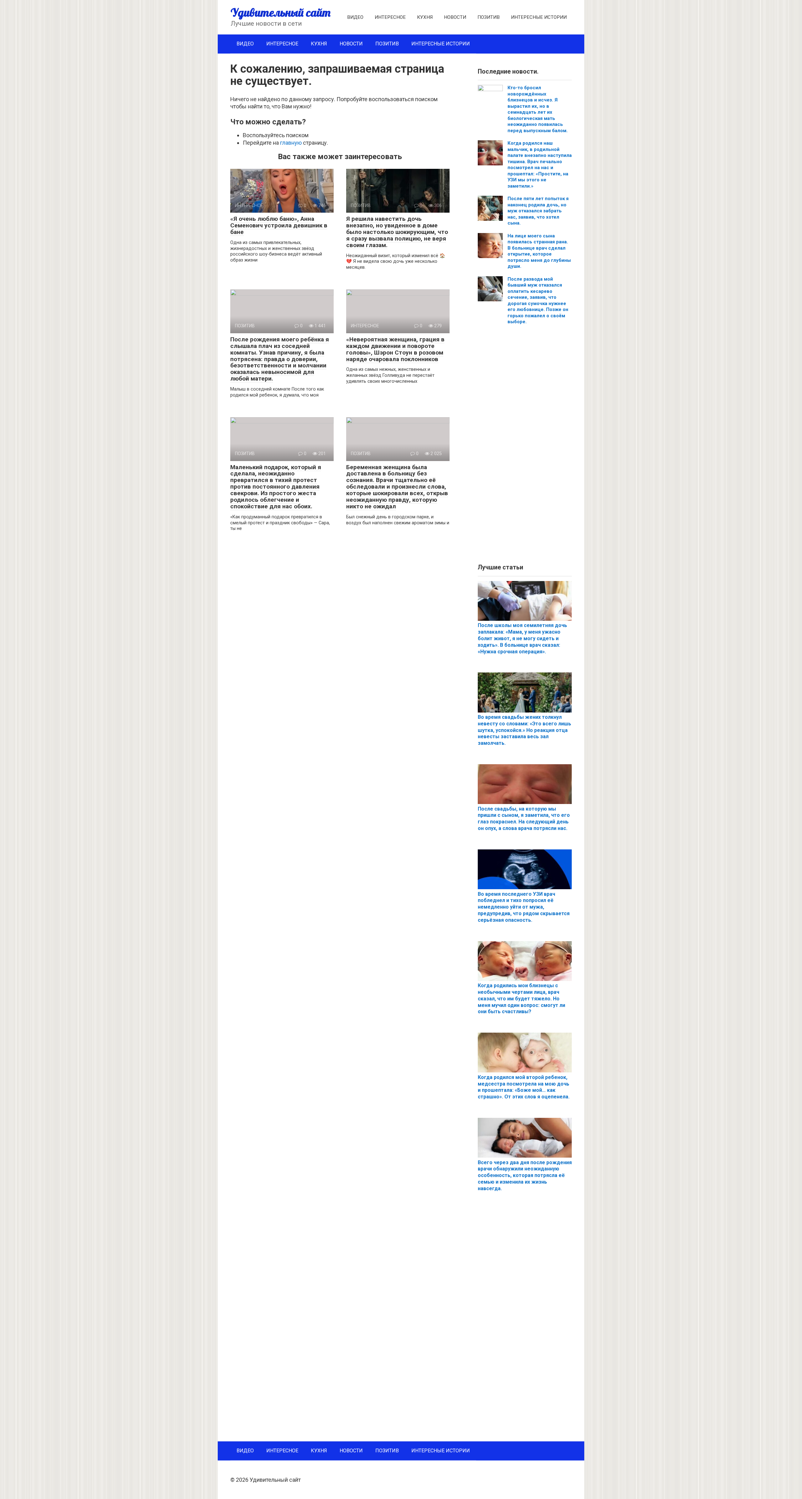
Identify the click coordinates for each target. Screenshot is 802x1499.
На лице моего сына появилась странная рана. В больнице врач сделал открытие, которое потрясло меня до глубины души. (539, 251)
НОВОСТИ (455, 17)
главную (291, 142)
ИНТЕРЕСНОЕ (390, 17)
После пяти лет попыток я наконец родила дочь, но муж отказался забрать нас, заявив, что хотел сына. (538, 211)
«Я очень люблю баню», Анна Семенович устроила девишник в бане (278, 225)
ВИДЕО (355, 17)
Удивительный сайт (281, 12)
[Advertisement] (525, 447)
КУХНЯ (425, 17)
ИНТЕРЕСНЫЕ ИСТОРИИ (539, 17)
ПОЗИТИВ (488, 17)
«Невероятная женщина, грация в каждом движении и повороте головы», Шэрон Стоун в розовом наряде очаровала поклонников (395, 349)
